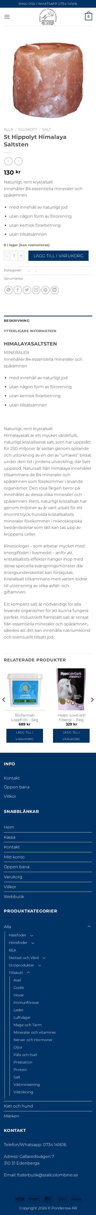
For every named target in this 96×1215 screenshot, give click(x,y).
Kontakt (12, 778)
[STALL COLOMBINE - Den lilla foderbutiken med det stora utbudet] (48, 17)
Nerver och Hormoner (33, 1039)
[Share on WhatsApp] (8, 290)
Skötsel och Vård (24, 957)
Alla (8, 129)
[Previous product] (18, 161)
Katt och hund (18, 1106)
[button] (7, 16)
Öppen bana (16, 787)
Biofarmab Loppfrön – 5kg (24, 717)
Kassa (9, 837)
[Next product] (8, 161)
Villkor (10, 796)
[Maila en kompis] (36, 290)
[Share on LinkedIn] (54, 290)
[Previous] (4, 710)
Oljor (18, 1047)
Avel (17, 980)
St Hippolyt (33, 278)
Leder (19, 1010)
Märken (11, 1116)
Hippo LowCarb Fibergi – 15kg (71, 717)
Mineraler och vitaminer (35, 1032)
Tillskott (27, 129)
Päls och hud (25, 1054)
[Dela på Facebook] (18, 290)
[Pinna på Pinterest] (45, 290)
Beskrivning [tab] (16, 321)
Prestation (23, 1062)
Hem (9, 827)
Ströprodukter (21, 965)
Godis (19, 987)
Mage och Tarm (28, 1025)
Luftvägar (22, 1017)
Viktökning (23, 1092)
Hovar (19, 995)
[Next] (92, 710)
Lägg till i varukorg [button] (25, 736)
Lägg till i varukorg (58, 255)
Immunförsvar (26, 1002)
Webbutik (14, 896)
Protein (20, 1069)
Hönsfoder (18, 942)
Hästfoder (17, 935)
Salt (46, 129)
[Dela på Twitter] (27, 290)
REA (12, 950)
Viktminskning (27, 1084)
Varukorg (13, 876)
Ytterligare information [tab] (30, 331)
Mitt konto (14, 857)
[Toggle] (89, 927)
